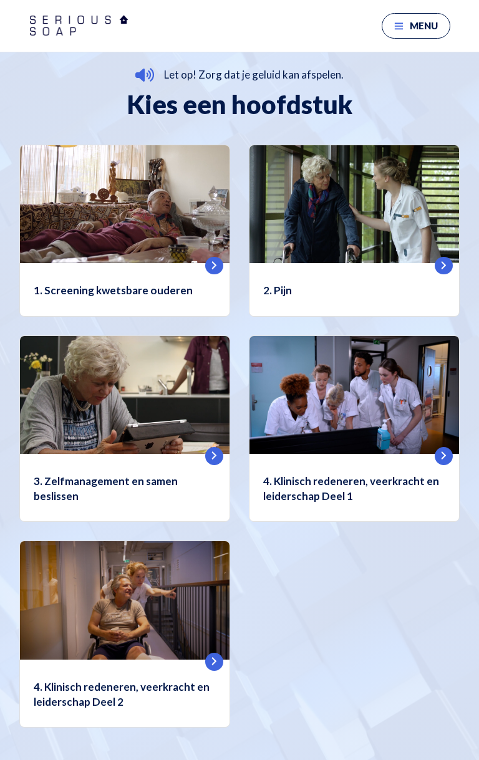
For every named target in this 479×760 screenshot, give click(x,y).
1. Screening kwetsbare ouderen (113, 290)
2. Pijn (277, 290)
